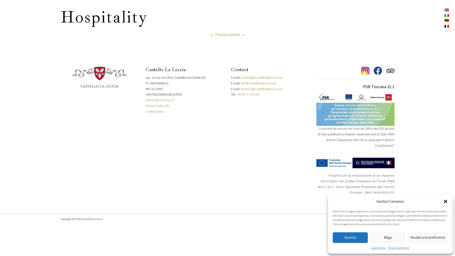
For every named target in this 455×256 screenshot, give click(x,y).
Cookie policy (155, 111)
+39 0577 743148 (247, 94)
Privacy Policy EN (157, 106)
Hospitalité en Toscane (112, 9)
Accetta (350, 237)
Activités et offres (317, 9)
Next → (238, 34)
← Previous (220, 34)
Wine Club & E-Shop (273, 9)
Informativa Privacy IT (160, 100)
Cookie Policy (378, 247)
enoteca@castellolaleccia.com (262, 89)
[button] (445, 201)
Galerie (353, 9)
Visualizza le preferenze (427, 237)
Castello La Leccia (162, 9)
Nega (388, 237)
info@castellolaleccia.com (259, 83)
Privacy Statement (398, 247)
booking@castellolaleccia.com (262, 77)
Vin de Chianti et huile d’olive (217, 9)
